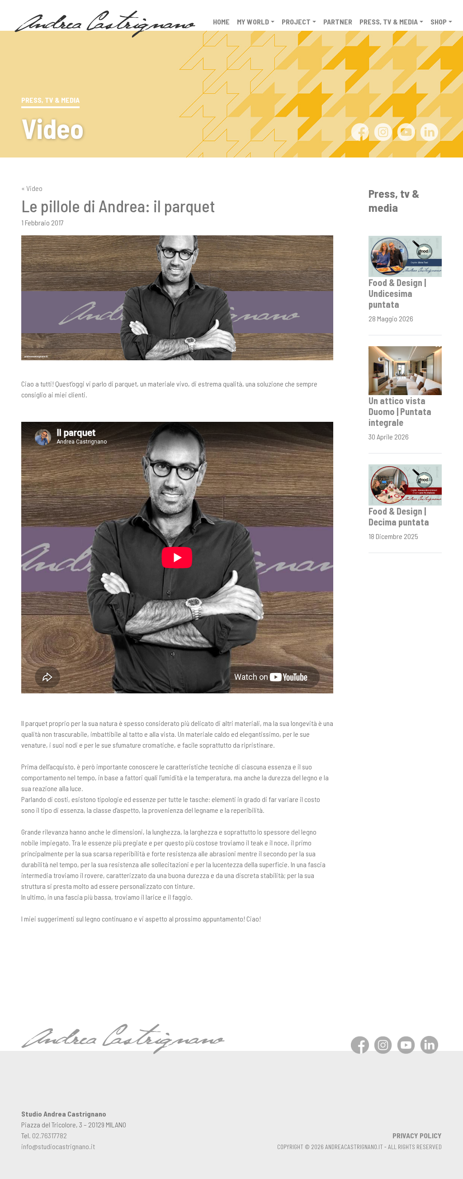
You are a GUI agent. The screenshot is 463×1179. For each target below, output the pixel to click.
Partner (337, 21)
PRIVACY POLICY (417, 1135)
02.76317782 (49, 1135)
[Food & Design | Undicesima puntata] (405, 255)
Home (221, 21)
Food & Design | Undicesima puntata (397, 293)
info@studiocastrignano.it (58, 1146)
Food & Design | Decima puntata (399, 516)
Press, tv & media (388, 21)
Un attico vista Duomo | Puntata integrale (400, 411)
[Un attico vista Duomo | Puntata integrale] (405, 369)
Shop (438, 21)
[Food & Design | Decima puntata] (405, 483)
